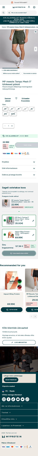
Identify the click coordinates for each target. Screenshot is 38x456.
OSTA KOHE (13, 309)
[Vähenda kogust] (5, 125)
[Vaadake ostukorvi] (34, 7)
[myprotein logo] (19, 7)
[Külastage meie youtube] (18, 399)
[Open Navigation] (3, 7)
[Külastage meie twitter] (23, 399)
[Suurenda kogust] (12, 125)
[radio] (5, 109)
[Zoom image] (35, 31)
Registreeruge (11, 380)
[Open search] (3, 12)
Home (4, 27)
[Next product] (35, 316)
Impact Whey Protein (12, 294)
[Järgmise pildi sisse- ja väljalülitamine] (35, 49)
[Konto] (29, 7)
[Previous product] (31, 316)
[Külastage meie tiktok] (13, 399)
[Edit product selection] (33, 221)
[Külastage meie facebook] (9, 399)
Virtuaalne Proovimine (25, 100)
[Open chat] (27, 399)
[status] (8, 125)
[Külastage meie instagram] (4, 399)
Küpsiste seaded (8, 386)
